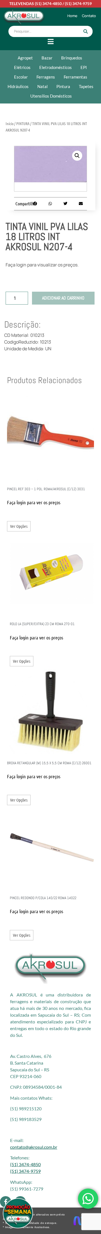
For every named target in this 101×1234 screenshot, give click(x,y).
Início (9, 123)
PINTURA (22, 123)
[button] (77, 156)
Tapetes (86, 86)
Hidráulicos (18, 86)
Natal (42, 86)
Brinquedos (71, 57)
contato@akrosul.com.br (33, 1147)
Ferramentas (75, 76)
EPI (84, 67)
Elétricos (22, 67)
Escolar (21, 76)
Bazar (47, 57)
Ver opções (18, 526)
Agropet (25, 57)
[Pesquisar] (86, 31)
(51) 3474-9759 (78, 3)
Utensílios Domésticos (51, 95)
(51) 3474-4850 (48, 3)
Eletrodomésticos (55, 67)
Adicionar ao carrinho (63, 298)
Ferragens (45, 76)
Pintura (63, 86)
